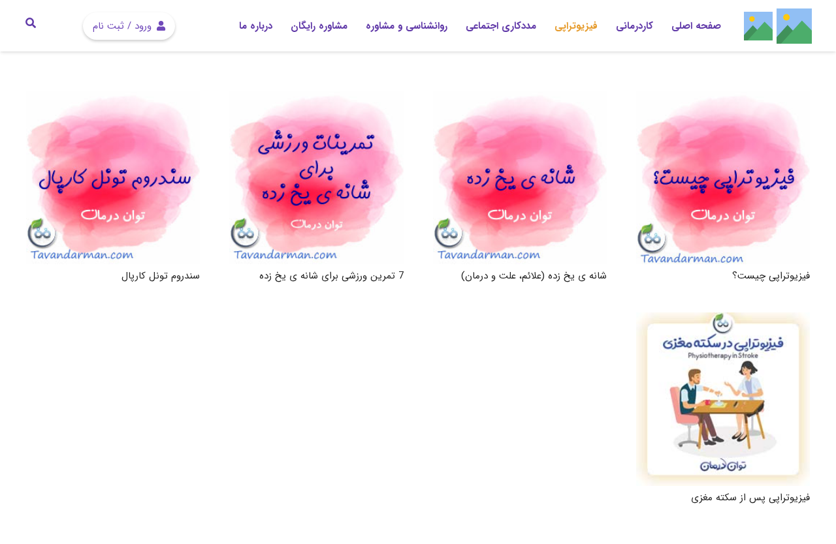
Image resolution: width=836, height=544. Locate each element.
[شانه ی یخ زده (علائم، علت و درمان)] (520, 177)
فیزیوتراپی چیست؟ (771, 276)
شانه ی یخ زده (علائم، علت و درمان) (534, 276)
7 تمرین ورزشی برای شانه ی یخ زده (331, 276)
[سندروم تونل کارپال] (113, 177)
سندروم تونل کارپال (160, 276)
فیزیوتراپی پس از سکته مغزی (750, 498)
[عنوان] (794, 26)
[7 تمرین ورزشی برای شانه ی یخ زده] (316, 177)
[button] (357, 26)
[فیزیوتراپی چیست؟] (723, 177)
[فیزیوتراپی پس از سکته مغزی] (723, 399)
